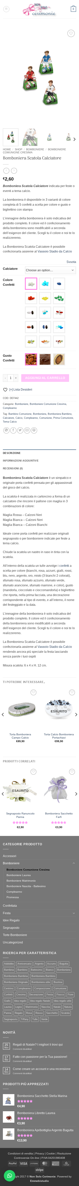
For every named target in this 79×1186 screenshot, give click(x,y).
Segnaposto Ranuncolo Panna (20, 815)
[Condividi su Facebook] (13, 430)
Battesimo (36, 969)
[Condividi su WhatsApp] (6, 430)
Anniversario (24, 963)
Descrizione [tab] (12, 453)
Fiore (70, 994)
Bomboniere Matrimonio (21, 880)
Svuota (71, 261)
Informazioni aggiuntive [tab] (21, 460)
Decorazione (36, 994)
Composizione (42, 988)
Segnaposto (11, 927)
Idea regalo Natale (40, 1000)
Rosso (39, 1013)
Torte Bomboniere (15, 935)
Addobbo (9, 963)
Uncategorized (13, 942)
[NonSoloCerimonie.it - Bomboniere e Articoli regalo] (39, 9)
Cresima (21, 994)
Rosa (29, 1013)
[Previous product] (14, 171)
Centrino (8, 988)
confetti (64, 565)
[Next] (69, 77)
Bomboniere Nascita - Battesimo (26, 886)
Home (7, 149)
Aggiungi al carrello (45, 378)
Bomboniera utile (40, 982)
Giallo (7, 1000)
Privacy (39, 1153)
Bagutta (63, 963)
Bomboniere (35, 149)
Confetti (8, 994)
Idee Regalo (11, 920)
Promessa (13, 897)
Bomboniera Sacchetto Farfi (59, 815)
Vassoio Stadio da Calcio (55, 251)
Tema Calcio (10, 421)
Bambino (22, 969)
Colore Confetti (8, 282)
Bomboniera (39, 413)
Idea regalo (20, 1000)
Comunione (45, 417)
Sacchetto (52, 1013)
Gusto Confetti (8, 358)
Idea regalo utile (62, 1000)
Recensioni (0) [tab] (13, 468)
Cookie (50, 1153)
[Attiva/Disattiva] (74, 863)
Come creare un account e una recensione (42, 1069)
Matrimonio (32, 1006)
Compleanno (10, 408)
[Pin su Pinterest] (34, 430)
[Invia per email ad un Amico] (27, 430)
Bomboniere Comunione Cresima (48, 404)
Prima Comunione (63, 417)
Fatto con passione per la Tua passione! (40, 1056)
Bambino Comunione (19, 413)
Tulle (35, 1019)
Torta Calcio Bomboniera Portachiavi (59, 736)
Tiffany (25, 1019)
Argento (39, 963)
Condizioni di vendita (20, 1153)
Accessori (9, 856)
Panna (7, 1013)
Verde (44, 1019)
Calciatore (10, 268)
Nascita (45, 1006)
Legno (18, 1006)
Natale (57, 1006)
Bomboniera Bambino (60, 413)
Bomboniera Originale (16, 982)
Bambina (9, 969)
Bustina (58, 982)
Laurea (8, 1006)
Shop (18, 149)
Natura (68, 1006)
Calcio (19, 417)
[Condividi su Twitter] (20, 430)
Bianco (49, 969)
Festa (7, 913)
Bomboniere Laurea (19, 875)
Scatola (65, 1013)
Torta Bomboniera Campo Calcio (20, 736)
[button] (6, 9)
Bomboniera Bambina (16, 976)
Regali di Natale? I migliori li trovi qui (38, 1044)
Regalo (18, 1013)
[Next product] (6, 171)
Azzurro (51, 963)
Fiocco (60, 994)
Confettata (10, 905)
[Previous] (9, 77)
